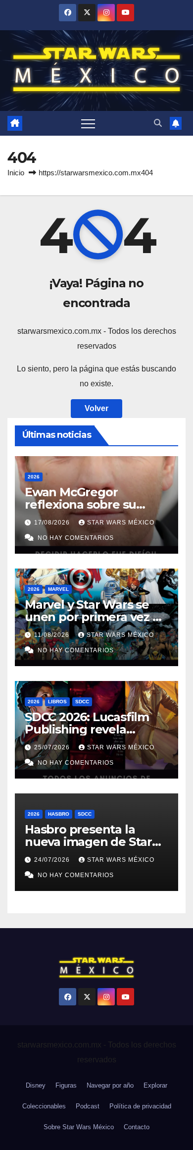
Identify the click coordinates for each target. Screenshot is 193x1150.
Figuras (66, 1085)
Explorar (155, 1085)
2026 (34, 476)
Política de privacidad (140, 1106)
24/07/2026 (53, 859)
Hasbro (58, 814)
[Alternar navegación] (88, 123)
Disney (36, 1085)
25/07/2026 (53, 747)
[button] (158, 123)
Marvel (58, 589)
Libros (57, 701)
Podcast (87, 1106)
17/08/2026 (53, 522)
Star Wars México (120, 522)
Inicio (15, 172)
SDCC (82, 701)
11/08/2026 (52, 634)
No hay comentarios (76, 537)
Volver (96, 408)
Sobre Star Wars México (79, 1127)
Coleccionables (44, 1106)
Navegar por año (110, 1085)
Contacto (136, 1127)
